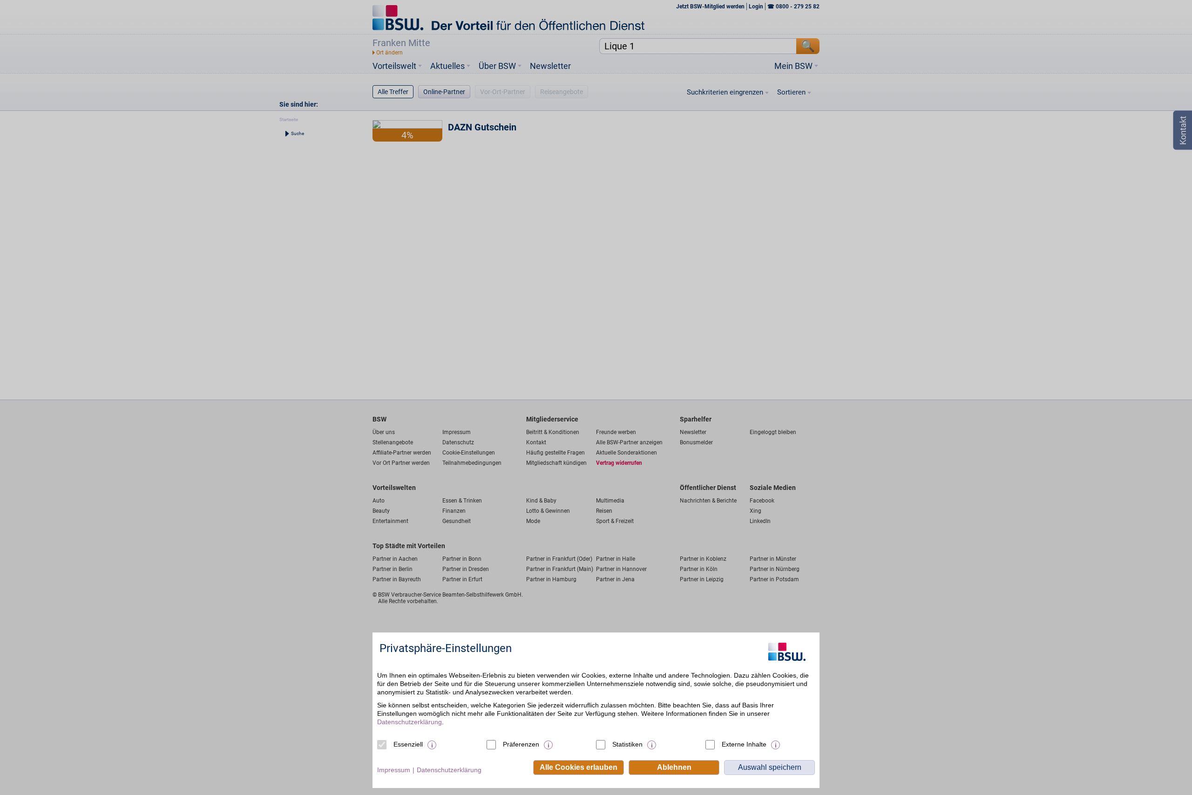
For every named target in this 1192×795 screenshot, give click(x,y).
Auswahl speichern (769, 767)
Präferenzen (521, 744)
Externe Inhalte (744, 744)
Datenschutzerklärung (409, 722)
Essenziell (408, 744)
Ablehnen (674, 767)
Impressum (393, 770)
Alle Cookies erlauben (578, 767)
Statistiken (627, 744)
